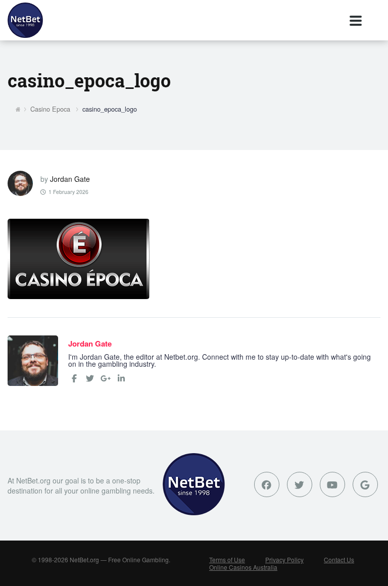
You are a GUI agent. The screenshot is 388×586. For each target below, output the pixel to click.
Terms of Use (227, 559)
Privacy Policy (284, 559)
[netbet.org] (25, 20)
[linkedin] (121, 378)
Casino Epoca (50, 109)
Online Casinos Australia (243, 567)
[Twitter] (90, 378)
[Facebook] (74, 378)
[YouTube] (332, 484)
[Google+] (106, 378)
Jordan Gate (70, 179)
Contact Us (339, 559)
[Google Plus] (365, 484)
